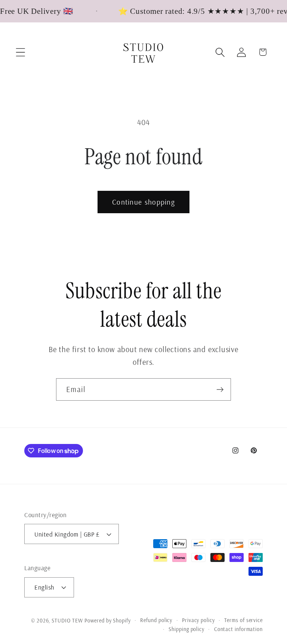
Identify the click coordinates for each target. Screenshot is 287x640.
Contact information (238, 629)
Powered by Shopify (107, 620)
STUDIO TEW (67, 620)
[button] (20, 52)
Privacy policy (198, 620)
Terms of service (243, 620)
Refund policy (156, 620)
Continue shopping (143, 201)
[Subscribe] (220, 389)
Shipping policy (186, 629)
